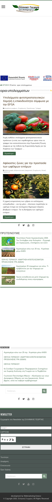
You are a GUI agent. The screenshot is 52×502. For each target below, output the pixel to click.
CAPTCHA (5, 432)
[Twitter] (23, 225)
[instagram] (33, 225)
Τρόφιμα (38, 108)
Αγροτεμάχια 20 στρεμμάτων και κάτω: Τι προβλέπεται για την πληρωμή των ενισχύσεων (32, 268)
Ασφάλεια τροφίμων (11, 108)
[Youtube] (28, 225)
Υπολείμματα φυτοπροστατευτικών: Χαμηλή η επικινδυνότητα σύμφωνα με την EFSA (26, 101)
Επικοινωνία (5, 466)
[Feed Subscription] (51, 90)
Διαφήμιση (5, 461)
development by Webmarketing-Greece (26, 496)
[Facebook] (19, 225)
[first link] (3, 7)
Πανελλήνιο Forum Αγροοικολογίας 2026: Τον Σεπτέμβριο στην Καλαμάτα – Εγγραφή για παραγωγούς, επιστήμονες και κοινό (33, 240)
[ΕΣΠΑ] (26, 78)
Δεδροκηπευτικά (19, 170)
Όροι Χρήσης (6, 470)
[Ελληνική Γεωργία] (26, 8)
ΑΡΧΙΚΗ (5, 85)
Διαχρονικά (28, 170)
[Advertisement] (26, 45)
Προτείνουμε (31, 108)
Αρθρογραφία (9, 170)
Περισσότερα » (9, 153)
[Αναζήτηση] (44, 391)
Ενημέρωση (22, 108)
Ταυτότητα (4, 457)
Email (4, 428)
